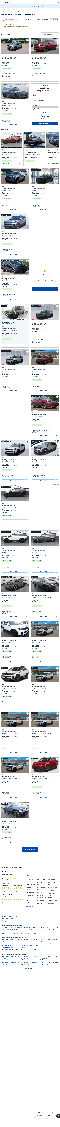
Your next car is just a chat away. (30, 6)
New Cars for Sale (5, 11)
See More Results (30, 849)
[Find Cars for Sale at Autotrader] (8, 2)
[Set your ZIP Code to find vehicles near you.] (36, 14)
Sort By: (44, 34)
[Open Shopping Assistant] (58, 1116)
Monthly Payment (36, 94)
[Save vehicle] (27, 40)
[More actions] (27, 79)
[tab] (3, 871)
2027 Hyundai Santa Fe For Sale (11, 927)
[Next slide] (57, 149)
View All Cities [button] (29, 968)
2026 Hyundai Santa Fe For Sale (11, 932)
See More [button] (28, 906)
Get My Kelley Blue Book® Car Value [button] (45, 112)
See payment (5, 65)
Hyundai (14, 11)
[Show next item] (26, 312)
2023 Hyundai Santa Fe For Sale (49, 927)
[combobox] (10, 20)
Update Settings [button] (51, 118)
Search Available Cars (45, 123)
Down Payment (36, 103)
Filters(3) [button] (26, 19)
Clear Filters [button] (44, 19)
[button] (51, 2)
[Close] (53, 1113)
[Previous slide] (3, 149)
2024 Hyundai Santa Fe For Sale (30, 932)
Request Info (13, 79)
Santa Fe (20, 11)
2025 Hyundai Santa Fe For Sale (30, 927)
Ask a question (45, 289)
